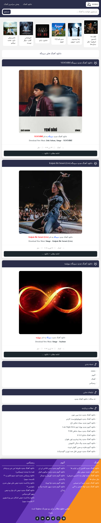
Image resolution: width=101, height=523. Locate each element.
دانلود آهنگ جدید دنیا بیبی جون (83, 415)
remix (93, 371)
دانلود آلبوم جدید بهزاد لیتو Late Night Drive (78, 427)
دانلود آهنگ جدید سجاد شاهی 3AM (81, 431)
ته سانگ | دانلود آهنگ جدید (84, 399)
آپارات (64, 518)
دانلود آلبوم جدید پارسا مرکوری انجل (51, 472)
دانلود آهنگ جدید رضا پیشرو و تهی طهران (80, 439)
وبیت (50, 512)
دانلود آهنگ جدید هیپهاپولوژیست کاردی (80, 419)
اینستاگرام (58, 518)
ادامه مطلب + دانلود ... (50, 153)
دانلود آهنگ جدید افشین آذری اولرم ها (85, 468)
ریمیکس (92, 383)
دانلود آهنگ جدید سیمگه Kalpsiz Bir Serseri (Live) (70, 163)
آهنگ (59, 147)
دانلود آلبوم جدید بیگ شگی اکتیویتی (81, 443)
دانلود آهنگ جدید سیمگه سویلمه (78, 263)
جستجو (6, 11)
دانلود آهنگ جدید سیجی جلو (88, 472)
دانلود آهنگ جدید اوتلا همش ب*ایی (85, 486)
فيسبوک (37, 518)
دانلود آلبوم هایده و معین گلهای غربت (81, 447)
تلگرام (53, 518)
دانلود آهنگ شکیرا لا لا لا (86, 435)
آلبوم (93, 375)
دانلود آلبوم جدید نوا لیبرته (55, 483)
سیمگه (50, 136)
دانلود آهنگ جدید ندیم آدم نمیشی (86, 483)
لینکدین (43, 518)
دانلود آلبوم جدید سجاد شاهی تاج (82, 423)
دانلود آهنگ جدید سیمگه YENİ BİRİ (76, 62)
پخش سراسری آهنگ (11, 4)
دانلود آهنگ (27, 4)
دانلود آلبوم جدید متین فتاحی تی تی (51, 468)
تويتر (48, 518)
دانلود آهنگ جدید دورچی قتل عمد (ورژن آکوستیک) (76, 451)
